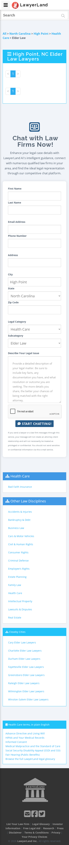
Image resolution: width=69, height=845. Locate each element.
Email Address (16, 222)
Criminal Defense (18, 560)
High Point (41, 34)
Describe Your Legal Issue (23, 353)
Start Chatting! (36, 424)
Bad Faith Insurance (20, 486)
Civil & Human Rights (20, 544)
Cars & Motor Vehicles (21, 536)
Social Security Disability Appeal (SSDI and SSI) (32, 750)
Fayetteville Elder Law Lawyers (26, 667)
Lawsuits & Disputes (20, 609)
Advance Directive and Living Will (25, 733)
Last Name (14, 202)
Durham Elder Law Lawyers (24, 658)
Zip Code (13, 302)
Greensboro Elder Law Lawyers (26, 675)
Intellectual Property (20, 601)
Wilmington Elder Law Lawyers (26, 691)
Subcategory (15, 335)
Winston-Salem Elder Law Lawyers (28, 699)
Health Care (20, 476)
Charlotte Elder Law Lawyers (25, 650)
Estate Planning (17, 576)
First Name (14, 188)
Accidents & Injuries (20, 511)
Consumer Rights (18, 552)
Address (13, 255)
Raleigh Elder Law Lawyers (23, 683)
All (4, 34)
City (10, 274)
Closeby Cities (17, 632)
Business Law (16, 528)
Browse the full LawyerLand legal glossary (30, 759)
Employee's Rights (19, 568)
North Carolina (20, 34)
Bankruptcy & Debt (19, 520)
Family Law (14, 585)
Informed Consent (16, 742)
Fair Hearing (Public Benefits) (22, 754)
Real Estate (14, 617)
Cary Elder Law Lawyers (22, 642)
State (11, 288)
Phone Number (17, 235)
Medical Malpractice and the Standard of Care (32, 746)
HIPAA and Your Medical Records (24, 737)
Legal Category (17, 321)
